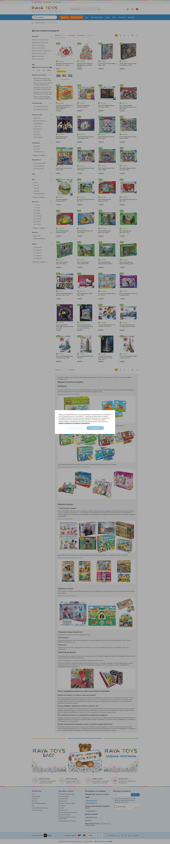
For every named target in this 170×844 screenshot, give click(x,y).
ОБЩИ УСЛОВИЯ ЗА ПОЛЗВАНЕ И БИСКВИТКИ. (74, 423)
